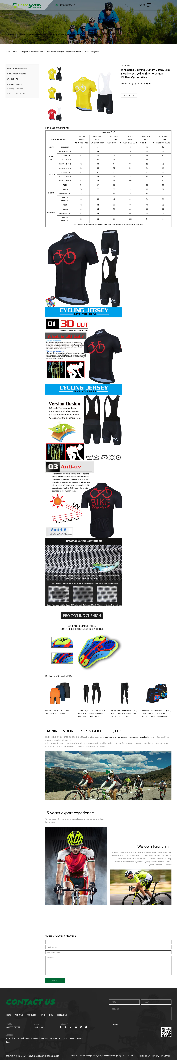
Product (14, 52)
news (42, 1015)
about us (19, 1015)
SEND (115, 1024)
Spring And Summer (17, 88)
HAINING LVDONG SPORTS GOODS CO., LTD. (64, 737)
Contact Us (129, 95)
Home (8, 52)
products (31, 1015)
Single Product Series (16, 74)
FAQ (51, 1015)
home (8, 1015)
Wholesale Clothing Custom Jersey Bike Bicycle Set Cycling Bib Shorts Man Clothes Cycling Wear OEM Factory (143, 861)
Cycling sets (24, 52)
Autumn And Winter (17, 93)
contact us (62, 1015)
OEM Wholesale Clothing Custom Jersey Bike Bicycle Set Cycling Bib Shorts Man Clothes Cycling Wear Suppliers (104, 1055)
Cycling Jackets (14, 84)
